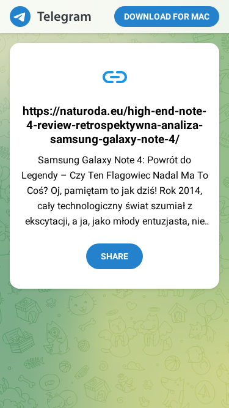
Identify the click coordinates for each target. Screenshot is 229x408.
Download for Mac (166, 16)
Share (114, 256)
